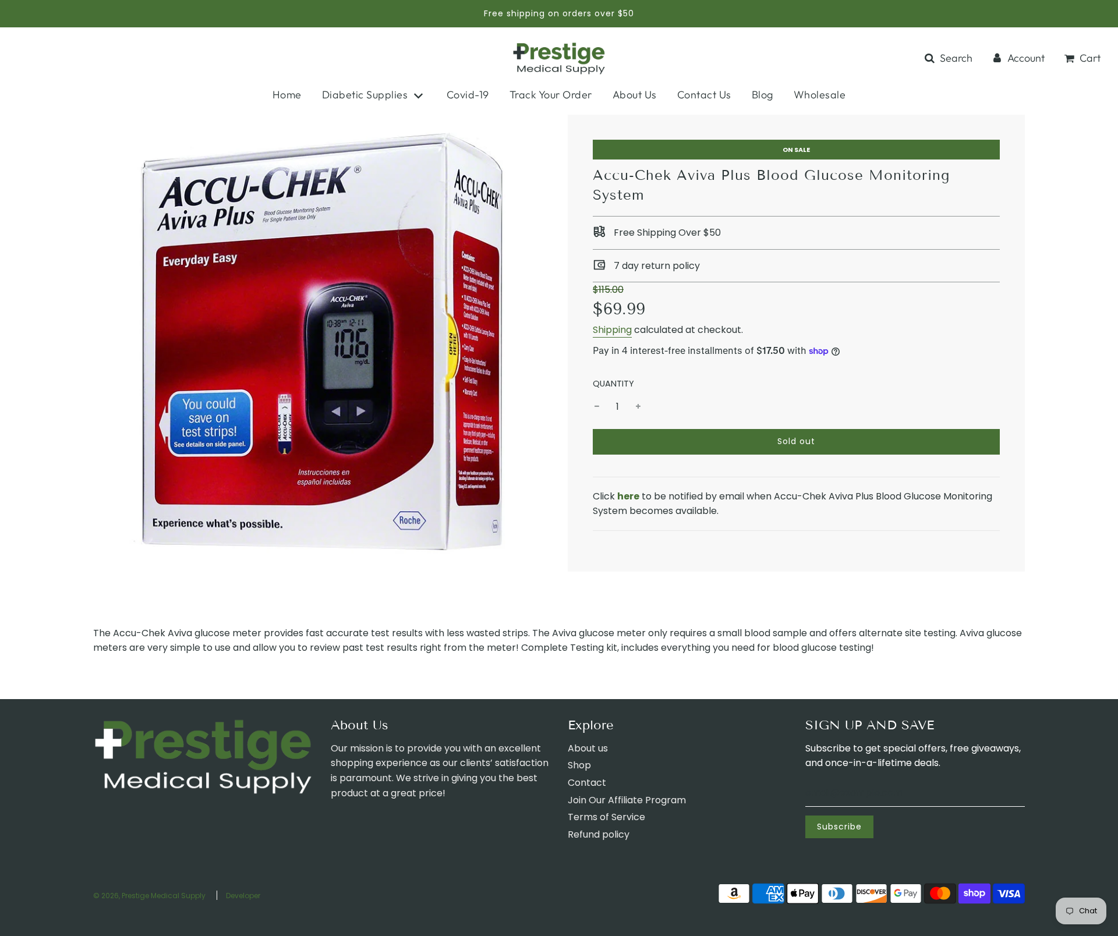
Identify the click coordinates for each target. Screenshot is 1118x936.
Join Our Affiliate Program (627, 800)
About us (588, 748)
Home (287, 94)
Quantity (613, 383)
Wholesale (820, 94)
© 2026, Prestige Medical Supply (149, 895)
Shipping (612, 329)
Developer (243, 895)
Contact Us (704, 94)
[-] (597, 406)
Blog (762, 94)
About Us (635, 94)
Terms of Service (606, 817)
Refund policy (598, 834)
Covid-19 (468, 94)
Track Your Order (551, 94)
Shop (579, 765)
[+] (638, 406)
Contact (587, 782)
